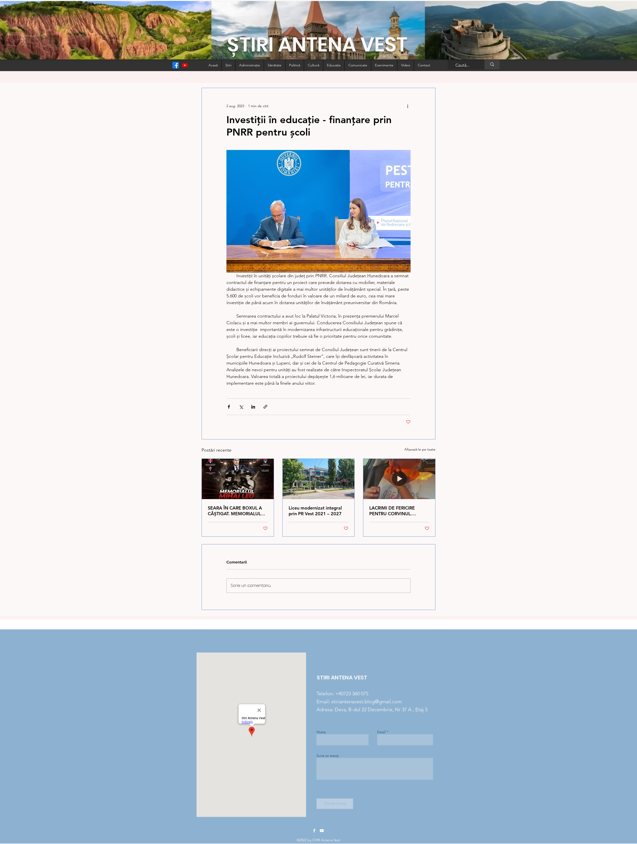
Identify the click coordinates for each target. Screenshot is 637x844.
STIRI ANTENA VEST (342, 677)
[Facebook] (175, 65)
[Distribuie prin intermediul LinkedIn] (253, 406)
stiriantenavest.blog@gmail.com (366, 701)
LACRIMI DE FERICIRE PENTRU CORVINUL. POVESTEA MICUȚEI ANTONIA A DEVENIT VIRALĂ (392, 510)
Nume (321, 732)
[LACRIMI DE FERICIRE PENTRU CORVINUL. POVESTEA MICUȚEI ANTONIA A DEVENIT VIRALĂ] (399, 479)
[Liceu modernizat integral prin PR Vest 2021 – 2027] (319, 479)
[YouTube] (321, 830)
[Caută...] (492, 64)
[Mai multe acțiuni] (408, 106)
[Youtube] (185, 65)
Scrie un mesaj (328, 755)
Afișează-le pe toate (419, 449)
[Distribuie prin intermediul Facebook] (228, 406)
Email (381, 732)
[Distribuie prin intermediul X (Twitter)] (241, 406)
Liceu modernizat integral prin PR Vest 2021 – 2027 (315, 510)
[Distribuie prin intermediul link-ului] (265, 406)
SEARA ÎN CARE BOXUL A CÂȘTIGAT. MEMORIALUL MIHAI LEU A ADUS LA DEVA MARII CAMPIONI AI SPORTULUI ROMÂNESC (236, 510)
